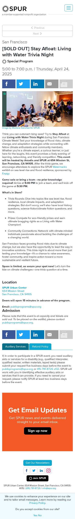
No (40, 515)
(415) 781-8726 (33, 488)
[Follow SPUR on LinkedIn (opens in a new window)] (41, 470)
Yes (35, 515)
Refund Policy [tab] (40, 346)
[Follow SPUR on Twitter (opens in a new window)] (34, 470)
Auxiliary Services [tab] (15, 346)
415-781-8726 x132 (48, 369)
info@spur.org (49, 488)
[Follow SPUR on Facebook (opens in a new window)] (26, 470)
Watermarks (60, 167)
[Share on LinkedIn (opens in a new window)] (37, 83)
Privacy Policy (37, 503)
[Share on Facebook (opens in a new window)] (8, 83)
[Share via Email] (51, 83)
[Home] (15, 8)
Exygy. (6, 173)
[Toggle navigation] (68, 7)
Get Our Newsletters (38, 463)
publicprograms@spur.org (26, 306)
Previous (38, 28)
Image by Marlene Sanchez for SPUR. (21, 127)
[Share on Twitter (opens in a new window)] (23, 83)
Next (36, 33)
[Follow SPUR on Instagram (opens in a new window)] (48, 470)
